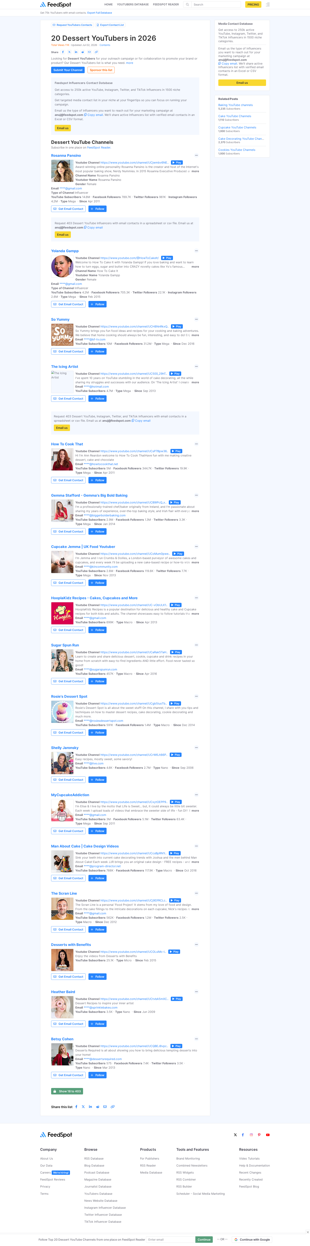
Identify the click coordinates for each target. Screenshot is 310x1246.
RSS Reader (148, 1165)
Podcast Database (96, 1172)
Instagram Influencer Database (105, 1207)
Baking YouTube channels (235, 105)
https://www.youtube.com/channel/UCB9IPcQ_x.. (133, 502)
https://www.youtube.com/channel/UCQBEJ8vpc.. (134, 1046)
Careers (54, 1172)
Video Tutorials (249, 1158)
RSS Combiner (186, 1179)
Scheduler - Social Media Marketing (200, 1193)
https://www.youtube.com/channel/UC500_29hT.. (133, 373)
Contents (105, 44)
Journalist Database (97, 1186)
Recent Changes (250, 1172)
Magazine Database (97, 1179)
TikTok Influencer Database (102, 1221)
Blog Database (94, 1165)
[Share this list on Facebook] (63, 52)
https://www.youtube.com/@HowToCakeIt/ (129, 258)
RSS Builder (184, 1186)
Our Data (46, 1165)
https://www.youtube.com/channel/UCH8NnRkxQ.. (134, 326)
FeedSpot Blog (249, 1186)
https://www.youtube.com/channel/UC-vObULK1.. (133, 605)
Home (108, 4)
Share (54, 52)
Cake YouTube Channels (234, 116)
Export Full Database (99, 12)
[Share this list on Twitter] (69, 52)
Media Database (151, 1172)
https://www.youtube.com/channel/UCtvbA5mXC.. (134, 999)
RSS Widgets (185, 1172)
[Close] (308, 1232)
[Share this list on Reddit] (83, 52)
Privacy (45, 1186)
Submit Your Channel (67, 70)
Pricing (253, 4)
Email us (63, 128)
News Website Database (100, 1200)
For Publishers (149, 1158)
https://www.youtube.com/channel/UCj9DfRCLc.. (133, 900)
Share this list (61, 1107)
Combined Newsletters (191, 1165)
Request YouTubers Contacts (74, 24)
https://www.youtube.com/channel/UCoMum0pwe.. (135, 553)
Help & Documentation (254, 1165)
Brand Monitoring (188, 1158)
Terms (44, 1193)
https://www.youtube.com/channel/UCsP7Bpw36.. (134, 451)
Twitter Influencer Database (103, 1214)
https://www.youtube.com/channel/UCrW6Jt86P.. (133, 755)
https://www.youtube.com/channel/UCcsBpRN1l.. (133, 853)
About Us (46, 1158)
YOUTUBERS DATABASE (133, 4)
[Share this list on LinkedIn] (76, 52)
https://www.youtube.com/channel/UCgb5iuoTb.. (133, 703)
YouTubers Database (98, 1193)
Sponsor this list (101, 70)
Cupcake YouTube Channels (237, 127)
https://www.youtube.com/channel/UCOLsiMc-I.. (133, 951)
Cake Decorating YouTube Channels (242, 138)
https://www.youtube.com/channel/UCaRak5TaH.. (134, 652)
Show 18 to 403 (70, 1091)
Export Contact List (112, 24)
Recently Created (251, 1179)
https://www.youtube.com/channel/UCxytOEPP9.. (134, 802)
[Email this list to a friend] (89, 52)
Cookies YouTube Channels (236, 150)
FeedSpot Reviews (52, 1179)
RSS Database (94, 1158)
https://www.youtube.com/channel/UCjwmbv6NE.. (134, 162)
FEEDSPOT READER (166, 4)
